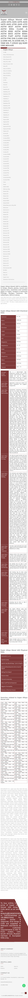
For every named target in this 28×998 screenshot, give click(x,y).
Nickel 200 (5, 212)
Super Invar (6, 277)
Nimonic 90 (6, 244)
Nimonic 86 (6, 242)
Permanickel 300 (7, 267)
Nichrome (5, 207)
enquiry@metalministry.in (12, 913)
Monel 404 (5, 196)
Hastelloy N (6, 110)
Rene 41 (5, 272)
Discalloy (5, 82)
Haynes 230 (6, 121)
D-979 (4, 80)
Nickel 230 (5, 223)
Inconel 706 (6, 168)
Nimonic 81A (6, 240)
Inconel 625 (6, 163)
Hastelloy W (6, 115)
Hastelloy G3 (6, 101)
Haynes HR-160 (7, 128)
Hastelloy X (6, 117)
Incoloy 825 (6, 142)
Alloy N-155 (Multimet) (8, 54)
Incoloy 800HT (6, 140)
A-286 (4, 52)
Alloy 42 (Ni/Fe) (7, 68)
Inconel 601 (6, 159)
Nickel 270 (5, 228)
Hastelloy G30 (6, 103)
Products (2, 968)
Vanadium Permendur (8, 279)
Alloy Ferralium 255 (8, 64)
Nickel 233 (5, 226)
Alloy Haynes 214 (7, 57)
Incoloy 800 (6, 135)
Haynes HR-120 (7, 126)
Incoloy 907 (6, 145)
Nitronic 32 (5, 258)
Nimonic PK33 (6, 254)
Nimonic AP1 (6, 247)
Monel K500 (6, 200)
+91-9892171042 (7, 917)
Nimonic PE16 (6, 251)
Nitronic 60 (6, 265)
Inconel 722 (6, 172)
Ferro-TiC (5, 87)
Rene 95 (5, 274)
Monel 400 (5, 191)
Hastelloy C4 (6, 96)
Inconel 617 (6, 161)
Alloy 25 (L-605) (7, 61)
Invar (4, 182)
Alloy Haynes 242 (7, 59)
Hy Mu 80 (5, 133)
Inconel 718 (6, 170)
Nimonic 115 (6, 235)
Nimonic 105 (6, 233)
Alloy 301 (5, 66)
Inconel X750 (6, 179)
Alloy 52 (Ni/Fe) (6, 75)
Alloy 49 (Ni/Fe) (7, 73)
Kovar (4, 184)
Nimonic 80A (6, 237)
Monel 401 (5, 193)
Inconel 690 (6, 166)
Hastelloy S (6, 112)
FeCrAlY (5, 84)
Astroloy (5, 77)
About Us (16, 966)
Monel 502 (5, 198)
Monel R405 (6, 203)
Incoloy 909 (6, 147)
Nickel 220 (5, 221)
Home (2, 966)
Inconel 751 (6, 175)
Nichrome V (6, 210)
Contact (15, 968)
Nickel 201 (5, 214)
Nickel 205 (5, 217)
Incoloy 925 (6, 149)
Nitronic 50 (6, 263)
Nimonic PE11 (6, 249)
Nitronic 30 (6, 256)
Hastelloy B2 (6, 89)
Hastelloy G (6, 98)
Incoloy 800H (6, 138)
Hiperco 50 (5, 131)
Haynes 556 (6, 124)
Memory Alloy (6, 189)
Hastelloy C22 (6, 91)
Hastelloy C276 (6, 94)
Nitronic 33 (5, 261)
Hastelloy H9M (6, 108)
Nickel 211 (5, 219)
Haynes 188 (6, 119)
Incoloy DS (5, 152)
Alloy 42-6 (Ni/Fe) (7, 70)
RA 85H (5, 270)
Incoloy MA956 (6, 154)
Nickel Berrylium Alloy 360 (9, 205)
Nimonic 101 (6, 230)
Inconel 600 (6, 156)
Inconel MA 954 (7, 177)
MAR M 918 (6, 186)
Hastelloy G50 (6, 105)
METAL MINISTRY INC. (9, 995)
